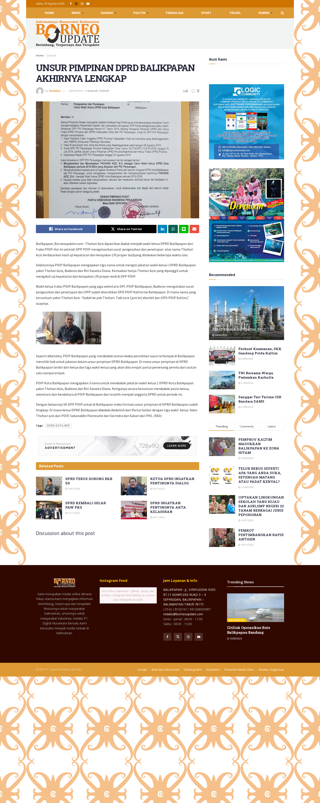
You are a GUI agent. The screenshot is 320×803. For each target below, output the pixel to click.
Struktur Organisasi (271, 669)
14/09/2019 (75, 91)
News (76, 13)
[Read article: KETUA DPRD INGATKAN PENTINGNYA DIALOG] (134, 486)
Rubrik (264, 13)
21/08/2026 (246, 382)
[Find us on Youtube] (87, 4)
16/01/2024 (73, 488)
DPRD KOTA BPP (58, 425)
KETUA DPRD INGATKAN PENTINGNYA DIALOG (172, 481)
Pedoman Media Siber (239, 669)
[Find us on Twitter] (76, 4)
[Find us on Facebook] (71, 4)
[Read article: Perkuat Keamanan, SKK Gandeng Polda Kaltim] (222, 356)
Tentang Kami (193, 669)
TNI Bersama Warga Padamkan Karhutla (255, 375)
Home (49, 13)
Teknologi (174, 13)
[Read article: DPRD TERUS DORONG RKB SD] (49, 486)
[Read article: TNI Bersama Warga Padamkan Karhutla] (222, 380)
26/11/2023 (158, 488)
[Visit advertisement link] (117, 446)
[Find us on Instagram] (82, 4)
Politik (139, 13)
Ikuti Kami (218, 59)
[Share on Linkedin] (162, 229)
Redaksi (55, 91)
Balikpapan (236, 620)
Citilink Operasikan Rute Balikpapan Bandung (248, 630)
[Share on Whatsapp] (173, 229)
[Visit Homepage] (67, 34)
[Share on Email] (194, 229)
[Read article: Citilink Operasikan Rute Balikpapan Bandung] (255, 607)
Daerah (107, 13)
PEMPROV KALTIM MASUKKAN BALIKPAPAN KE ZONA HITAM (258, 446)
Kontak (142, 669)
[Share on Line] (184, 229)
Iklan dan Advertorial (165, 669)
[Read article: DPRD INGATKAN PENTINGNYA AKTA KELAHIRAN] (134, 510)
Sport (206, 13)
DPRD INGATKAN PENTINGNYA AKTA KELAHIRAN (168, 507)
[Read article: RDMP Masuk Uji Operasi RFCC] (246, 313)
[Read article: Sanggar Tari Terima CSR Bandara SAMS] (222, 404)
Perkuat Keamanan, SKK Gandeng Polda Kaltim (259, 351)
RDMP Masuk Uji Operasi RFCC (239, 329)
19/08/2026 (235, 638)
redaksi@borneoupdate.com (183, 614)
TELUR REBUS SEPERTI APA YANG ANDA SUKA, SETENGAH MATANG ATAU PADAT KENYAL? (259, 475)
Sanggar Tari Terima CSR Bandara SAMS (259, 399)
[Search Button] (282, 12)
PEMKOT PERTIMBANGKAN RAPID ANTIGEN (261, 534)
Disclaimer (213, 669)
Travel (235, 13)
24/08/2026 (220, 335)
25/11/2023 (73, 512)
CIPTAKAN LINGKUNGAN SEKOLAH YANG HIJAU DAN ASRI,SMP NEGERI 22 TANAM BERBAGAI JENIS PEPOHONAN (261, 506)
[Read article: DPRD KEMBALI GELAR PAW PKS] (49, 510)
